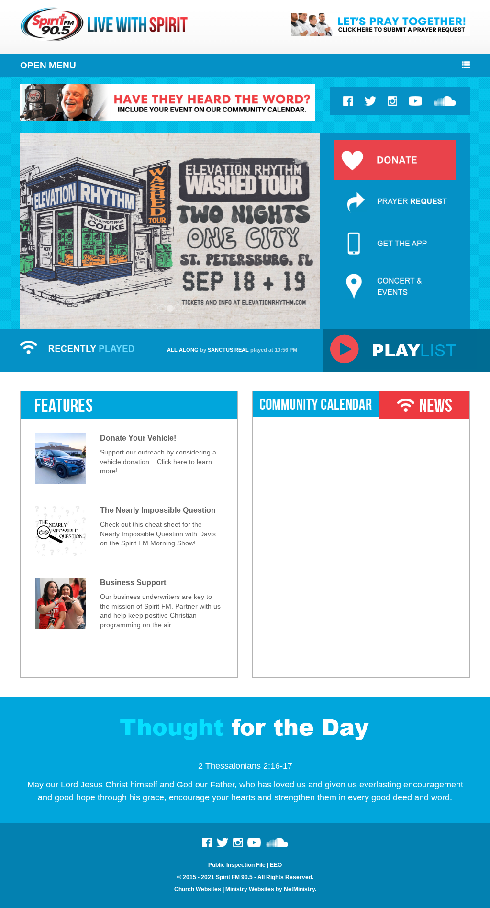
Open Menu (48, 65)
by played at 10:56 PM (232, 350)
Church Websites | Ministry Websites (225, 889)
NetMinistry (299, 889)
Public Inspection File (237, 865)
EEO (276, 865)
